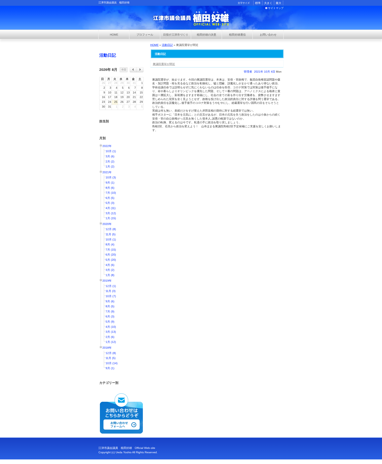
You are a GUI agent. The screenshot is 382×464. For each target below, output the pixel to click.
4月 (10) (111, 326)
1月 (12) (111, 341)
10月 (267, 71)
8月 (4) (110, 244)
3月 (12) (111, 213)
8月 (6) (110, 187)
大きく (268, 3)
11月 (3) (111, 291)
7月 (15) (111, 249)
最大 (278, 3)
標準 (258, 3)
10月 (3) (111, 177)
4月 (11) (111, 208)
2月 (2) (110, 161)
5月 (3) (110, 202)
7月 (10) (111, 192)
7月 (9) (110, 311)
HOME (154, 45)
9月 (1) (110, 182)
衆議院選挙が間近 (164, 64)
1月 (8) (110, 275)
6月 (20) (111, 254)
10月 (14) (112, 363)
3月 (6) (110, 156)
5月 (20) (111, 259)
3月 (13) (111, 331)
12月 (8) (111, 229)
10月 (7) (111, 296)
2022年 (107, 146)
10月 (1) (111, 151)
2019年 (107, 280)
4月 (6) (110, 265)
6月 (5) (110, 197)
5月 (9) (110, 321)
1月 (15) (111, 218)
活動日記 (107, 55)
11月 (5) (111, 234)
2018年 (107, 347)
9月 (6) (110, 301)
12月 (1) (111, 286)
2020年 (107, 224)
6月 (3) (110, 316)
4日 (273, 71)
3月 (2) (110, 269)
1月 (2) (110, 166)
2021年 (107, 172)
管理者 (248, 71)
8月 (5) (110, 306)
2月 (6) (110, 337)
